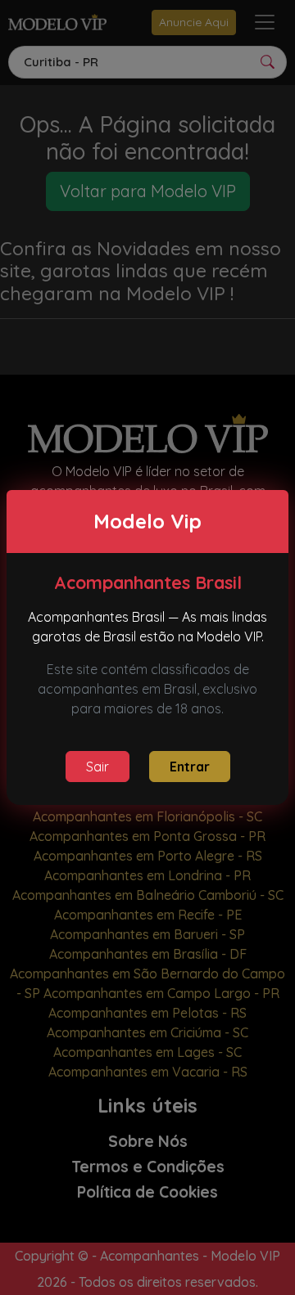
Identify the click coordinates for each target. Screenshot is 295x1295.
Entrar (190, 766)
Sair (97, 766)
